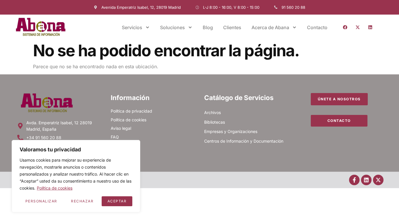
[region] (76, 176)
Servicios (132, 27)
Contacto (317, 27)
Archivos (212, 112)
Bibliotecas (214, 122)
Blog (208, 27)
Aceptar (117, 201)
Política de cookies (54, 188)
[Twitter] (357, 27)
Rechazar (82, 201)
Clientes (232, 27)
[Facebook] (345, 27)
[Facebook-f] (354, 180)
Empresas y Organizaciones (230, 131)
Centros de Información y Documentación (243, 141)
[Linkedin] (370, 27)
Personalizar (41, 201)
